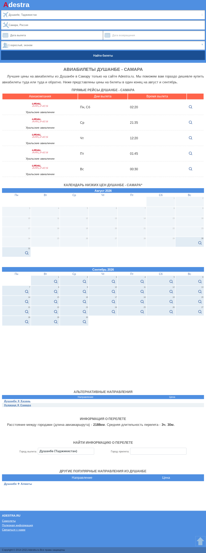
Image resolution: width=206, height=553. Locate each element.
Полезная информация (17, 525)
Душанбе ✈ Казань (17, 401)
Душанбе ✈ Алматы (18, 483)
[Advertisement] (103, 356)
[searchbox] (66, 451)
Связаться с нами (13, 529)
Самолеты (9, 520)
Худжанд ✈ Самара (17, 405)
